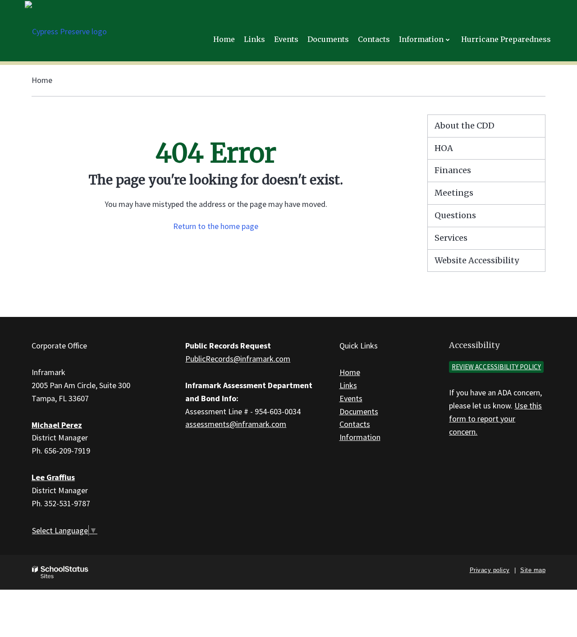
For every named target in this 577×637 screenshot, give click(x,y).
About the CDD (465, 125)
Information (359, 437)
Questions (455, 215)
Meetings (454, 193)
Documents (358, 411)
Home (42, 80)
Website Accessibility (477, 260)
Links (348, 385)
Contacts (354, 424)
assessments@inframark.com (235, 424)
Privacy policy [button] (490, 570)
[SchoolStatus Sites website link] (60, 572)
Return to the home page (215, 226)
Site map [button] (532, 570)
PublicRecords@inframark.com (237, 358)
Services (451, 238)
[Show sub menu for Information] (448, 39)
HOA (444, 148)
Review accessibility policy (496, 366)
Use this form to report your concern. (495, 418)
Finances (453, 170)
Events (350, 398)
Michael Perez (57, 425)
